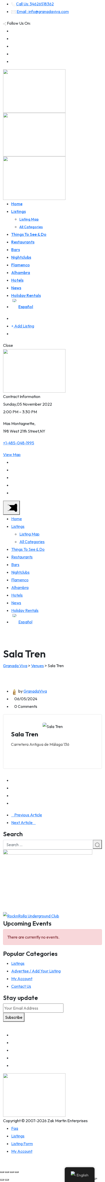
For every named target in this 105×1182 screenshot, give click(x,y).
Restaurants (22, 241)
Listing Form (22, 1143)
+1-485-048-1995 (18, 442)
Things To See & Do (28, 234)
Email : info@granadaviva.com (43, 11)
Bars (15, 249)
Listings (18, 211)
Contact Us (21, 986)
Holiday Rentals (26, 295)
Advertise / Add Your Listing (36, 970)
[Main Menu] (11, 508)
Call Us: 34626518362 (35, 3)
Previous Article (28, 814)
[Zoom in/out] (17, 1172)
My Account (21, 978)
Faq (14, 1128)
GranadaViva (35, 691)
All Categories (31, 227)
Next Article (22, 822)
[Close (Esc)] (2, 1172)
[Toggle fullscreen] (12, 1172)
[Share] (7, 1172)
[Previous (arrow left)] (2, 1179)
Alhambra (20, 272)
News (16, 287)
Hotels (17, 280)
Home (16, 203)
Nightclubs (21, 257)
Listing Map (29, 219)
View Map (12, 454)
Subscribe (13, 1017)
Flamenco (20, 264)
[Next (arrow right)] (7, 1179)
